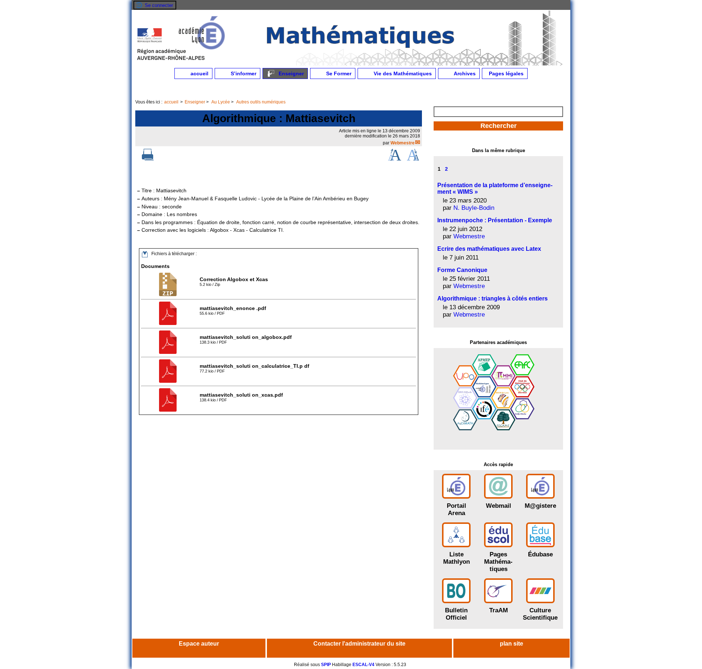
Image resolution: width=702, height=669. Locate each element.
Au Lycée (220, 102)
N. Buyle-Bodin (473, 207)
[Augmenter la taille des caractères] (394, 159)
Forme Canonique (462, 270)
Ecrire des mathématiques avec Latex (489, 249)
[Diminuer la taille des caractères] (413, 159)
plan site (511, 643)
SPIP (326, 664)
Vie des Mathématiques (402, 73)
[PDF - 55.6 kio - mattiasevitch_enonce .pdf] (168, 323)
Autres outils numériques (261, 102)
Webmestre (402, 142)
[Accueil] (351, 64)
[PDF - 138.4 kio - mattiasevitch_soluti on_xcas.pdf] (168, 410)
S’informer (242, 73)
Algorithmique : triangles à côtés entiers (492, 298)
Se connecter (159, 5)
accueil (198, 73)
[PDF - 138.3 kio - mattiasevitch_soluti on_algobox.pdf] (168, 352)
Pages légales (505, 73)
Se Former (338, 73)
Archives (464, 73)
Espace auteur (199, 643)
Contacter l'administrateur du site (359, 643)
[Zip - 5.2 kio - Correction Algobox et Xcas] (168, 294)
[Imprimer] (148, 159)
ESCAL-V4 (363, 664)
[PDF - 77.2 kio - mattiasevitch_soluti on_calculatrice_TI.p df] (168, 381)
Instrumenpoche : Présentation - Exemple (494, 220)
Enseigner (290, 73)
